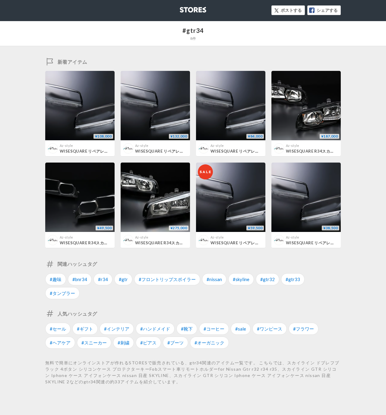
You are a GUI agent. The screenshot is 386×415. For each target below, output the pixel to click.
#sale (240, 328)
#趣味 (56, 279)
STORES (183, 8)
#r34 (103, 279)
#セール (58, 328)
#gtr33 (293, 279)
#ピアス (148, 342)
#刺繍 (123, 342)
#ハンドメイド (155, 328)
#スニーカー (94, 342)
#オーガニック (209, 342)
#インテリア (116, 328)
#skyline (241, 279)
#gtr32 (267, 279)
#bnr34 (79, 279)
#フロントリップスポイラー (167, 279)
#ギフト (85, 328)
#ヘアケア (60, 342)
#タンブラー (62, 293)
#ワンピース (269, 328)
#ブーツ (175, 342)
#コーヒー (214, 328)
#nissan (214, 279)
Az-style (66, 145)
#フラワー (303, 328)
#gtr (123, 279)
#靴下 (187, 328)
